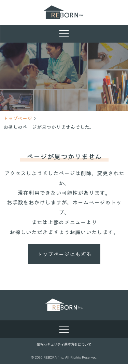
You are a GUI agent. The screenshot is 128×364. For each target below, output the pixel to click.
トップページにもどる (64, 254)
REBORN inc (53, 357)
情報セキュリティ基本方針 (57, 344)
